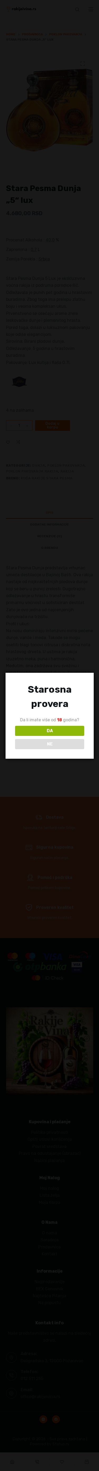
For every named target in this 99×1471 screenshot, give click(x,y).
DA (50, 730)
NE (50, 744)
